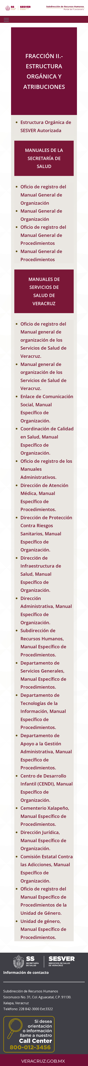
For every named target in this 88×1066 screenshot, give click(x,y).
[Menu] (6, 20)
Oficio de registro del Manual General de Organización (43, 194)
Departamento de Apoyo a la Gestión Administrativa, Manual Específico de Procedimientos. (46, 751)
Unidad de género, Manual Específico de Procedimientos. (43, 929)
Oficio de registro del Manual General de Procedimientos (43, 235)
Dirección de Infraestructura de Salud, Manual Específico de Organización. (40, 574)
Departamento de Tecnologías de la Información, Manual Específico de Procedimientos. (43, 711)
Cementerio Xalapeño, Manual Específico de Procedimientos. (44, 816)
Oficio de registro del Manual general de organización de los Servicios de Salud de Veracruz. (43, 340)
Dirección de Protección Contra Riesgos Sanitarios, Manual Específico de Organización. (46, 533)
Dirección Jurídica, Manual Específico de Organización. (43, 840)
